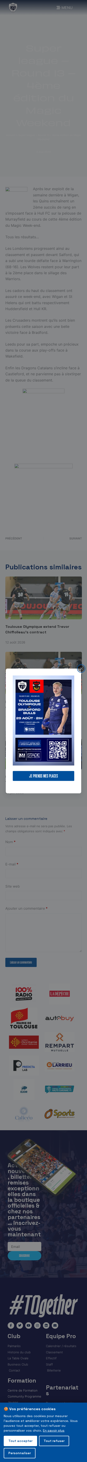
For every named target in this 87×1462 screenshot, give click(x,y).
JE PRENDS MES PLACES (43, 776)
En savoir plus (53, 1430)
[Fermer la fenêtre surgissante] (81, 668)
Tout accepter (20, 1441)
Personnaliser (19, 1453)
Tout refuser (54, 1441)
